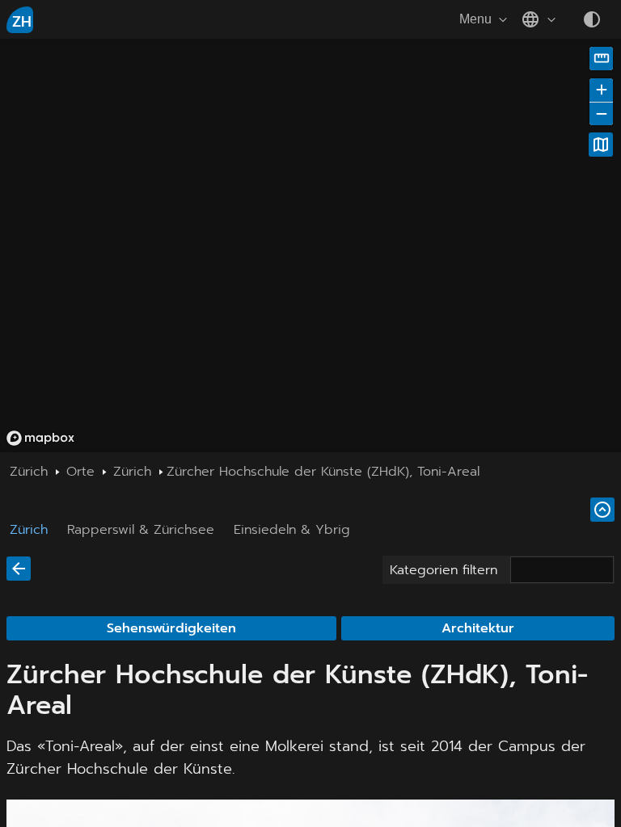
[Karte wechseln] (601, 144)
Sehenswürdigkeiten (171, 628)
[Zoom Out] (601, 113)
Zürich (29, 529)
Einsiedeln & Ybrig (292, 529)
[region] (310, 245)
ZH (22, 21)
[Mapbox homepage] (40, 438)
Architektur (477, 628)
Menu (475, 19)
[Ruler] (601, 58)
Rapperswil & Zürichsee (140, 529)
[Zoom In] (601, 90)
